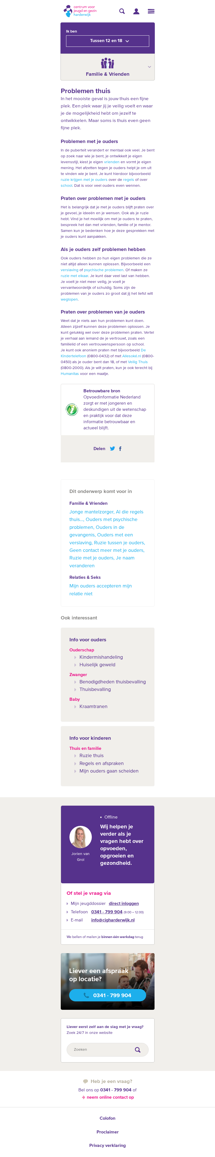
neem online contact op (110, 1097)
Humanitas (70, 374)
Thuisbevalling (95, 689)
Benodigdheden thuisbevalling (113, 681)
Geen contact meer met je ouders (106, 550)
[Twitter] (112, 448)
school (66, 186)
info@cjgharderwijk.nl (113, 920)
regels (128, 180)
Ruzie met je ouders (91, 558)
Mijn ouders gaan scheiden (109, 771)
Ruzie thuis (92, 755)
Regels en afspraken (102, 763)
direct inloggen (124, 904)
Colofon (107, 1118)
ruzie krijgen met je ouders (84, 180)
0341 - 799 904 (107, 912)
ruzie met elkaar (74, 276)
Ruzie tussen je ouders (119, 542)
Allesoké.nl (131, 356)
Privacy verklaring (107, 1146)
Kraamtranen (94, 706)
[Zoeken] (122, 11)
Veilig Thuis (138, 362)
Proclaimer (108, 1132)
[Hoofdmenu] (151, 11)
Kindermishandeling (101, 657)
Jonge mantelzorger (91, 512)
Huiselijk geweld (97, 664)
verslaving (69, 270)
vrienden (112, 162)
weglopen (69, 299)
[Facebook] (118, 448)
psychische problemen (103, 270)
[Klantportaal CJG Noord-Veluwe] (136, 11)
